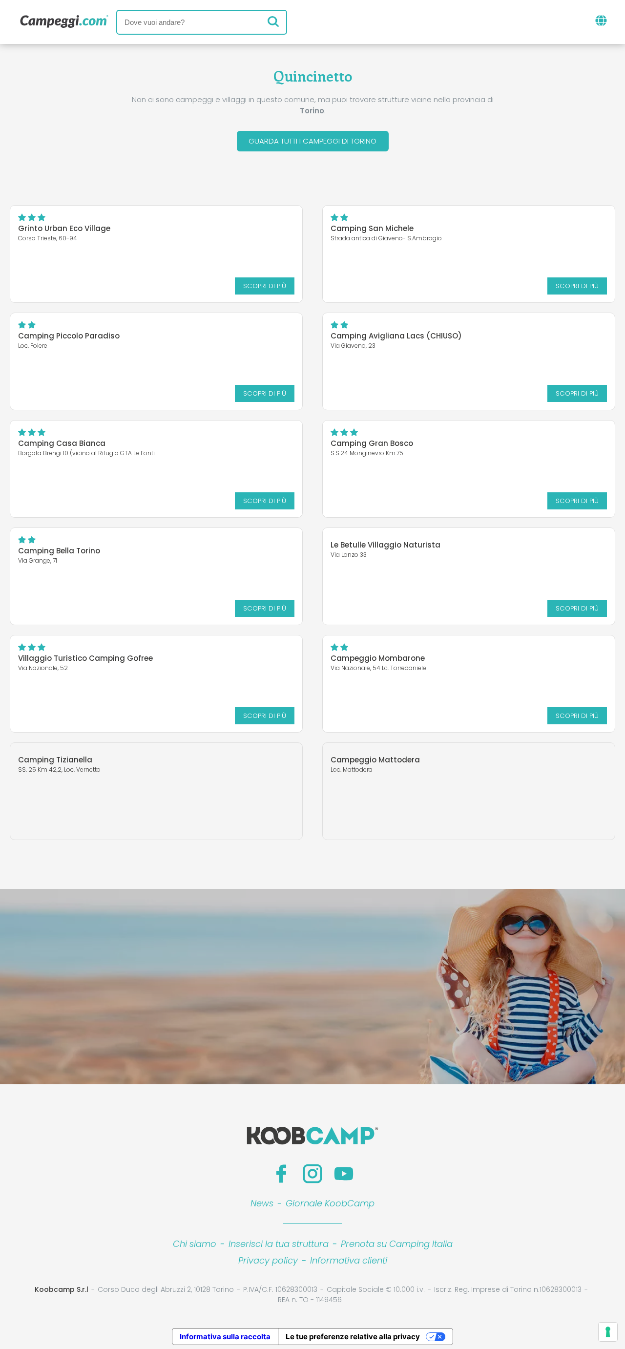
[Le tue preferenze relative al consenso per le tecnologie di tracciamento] (608, 1332)
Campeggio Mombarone (378, 658)
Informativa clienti (348, 1260)
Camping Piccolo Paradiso (69, 336)
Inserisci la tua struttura (279, 1244)
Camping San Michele (372, 228)
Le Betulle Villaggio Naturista (385, 545)
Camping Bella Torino (59, 551)
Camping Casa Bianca (61, 443)
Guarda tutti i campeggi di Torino (312, 141)
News (261, 1203)
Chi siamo (194, 1244)
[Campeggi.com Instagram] (312, 1173)
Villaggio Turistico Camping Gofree (85, 658)
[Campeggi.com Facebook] (281, 1173)
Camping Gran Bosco (372, 443)
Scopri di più (264, 286)
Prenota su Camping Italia (397, 1244)
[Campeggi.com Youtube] (344, 1173)
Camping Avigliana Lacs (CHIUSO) (396, 336)
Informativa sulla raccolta (225, 1336)
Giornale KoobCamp (330, 1203)
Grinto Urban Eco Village (64, 228)
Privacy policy (268, 1260)
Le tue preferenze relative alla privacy (353, 1336)
